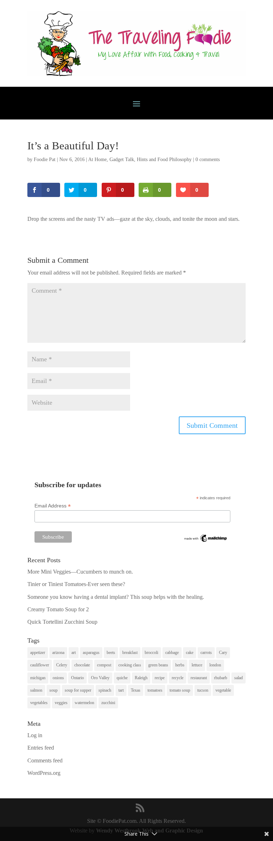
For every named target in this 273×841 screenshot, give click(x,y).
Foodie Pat (44, 159)
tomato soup (180, 690)
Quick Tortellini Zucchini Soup (62, 622)
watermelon (84, 702)
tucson (202, 690)
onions (58, 677)
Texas (135, 690)
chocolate (82, 664)
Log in (34, 735)
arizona (58, 652)
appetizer (37, 652)
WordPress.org (43, 773)
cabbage (172, 652)
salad (238, 677)
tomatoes (155, 690)
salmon (36, 690)
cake (189, 652)
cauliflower (39, 664)
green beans (158, 664)
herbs (179, 664)
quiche (122, 677)
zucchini (108, 702)
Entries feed (40, 748)
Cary (223, 652)
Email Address (52, 505)
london (215, 664)
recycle (177, 677)
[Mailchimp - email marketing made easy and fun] (205, 541)
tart (121, 690)
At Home (97, 159)
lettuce (197, 664)
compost (104, 664)
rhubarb (220, 677)
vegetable (223, 690)
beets (111, 652)
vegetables (39, 702)
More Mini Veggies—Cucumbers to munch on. (80, 572)
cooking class (129, 664)
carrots (206, 652)
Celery (61, 664)
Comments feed (45, 760)
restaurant (199, 677)
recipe (160, 677)
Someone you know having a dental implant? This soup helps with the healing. (115, 597)
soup (53, 690)
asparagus (91, 652)
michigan (38, 677)
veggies (61, 702)
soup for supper (78, 690)
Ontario (77, 677)
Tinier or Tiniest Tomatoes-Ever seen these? (76, 584)
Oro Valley (100, 677)
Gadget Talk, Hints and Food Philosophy (150, 159)
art (73, 652)
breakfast (130, 652)
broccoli (151, 652)
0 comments (208, 159)
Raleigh (141, 677)
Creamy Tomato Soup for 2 (58, 609)
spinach (104, 690)
